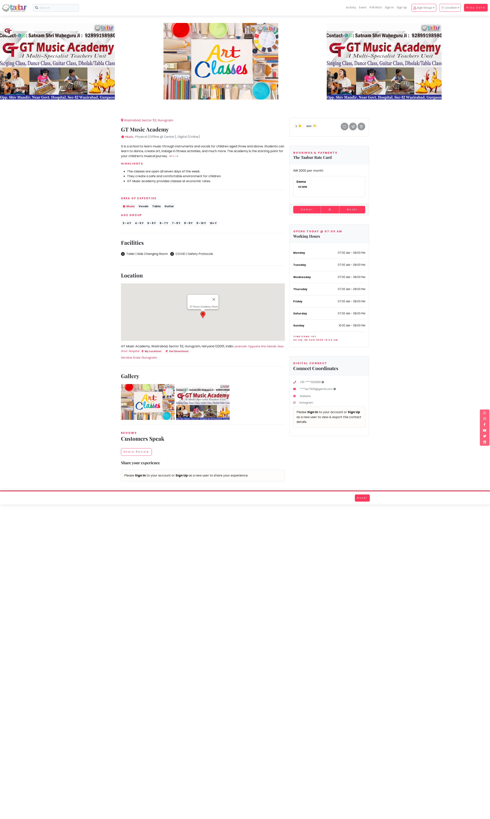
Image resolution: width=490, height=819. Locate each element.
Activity (351, 7)
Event (363, 7)
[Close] (213, 299)
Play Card (475, 7)
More (174, 156)
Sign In (389, 7)
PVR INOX (376, 7)
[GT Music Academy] (57, 61)
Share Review (136, 451)
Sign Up (402, 7)
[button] (245, 97)
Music (129, 137)
